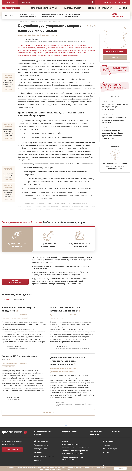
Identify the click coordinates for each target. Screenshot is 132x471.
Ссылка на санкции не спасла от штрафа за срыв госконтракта (115, 107)
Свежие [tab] (7, 300)
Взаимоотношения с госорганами (49, 21)
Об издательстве (41, 441)
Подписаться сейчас (115, 52)
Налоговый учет (8, 367)
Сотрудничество (40, 449)
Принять (120, 468)
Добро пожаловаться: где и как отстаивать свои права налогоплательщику (67, 361)
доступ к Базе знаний (15, 282)
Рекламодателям (41, 445)
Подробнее (67, 469)
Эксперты (106, 445)
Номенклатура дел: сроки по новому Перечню (52, 15)
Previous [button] (18, 15)
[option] (30, 15)
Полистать (115, 57)
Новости (106, 453)
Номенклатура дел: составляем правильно (28, 15)
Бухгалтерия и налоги (31, 21)
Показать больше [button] (48, 412)
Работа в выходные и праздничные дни (72, 15)
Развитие (122, 8)
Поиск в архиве (108, 441)
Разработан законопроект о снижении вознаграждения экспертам (114, 120)
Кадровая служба (72, 8)
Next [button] (88, 15)
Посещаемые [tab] (19, 300)
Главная (20, 21)
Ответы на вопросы (110, 449)
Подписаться (12, 450)
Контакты (38, 453)
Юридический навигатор (100, 8)
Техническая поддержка (44, 456)
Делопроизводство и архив (44, 8)
